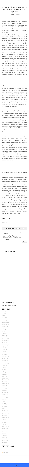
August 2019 (5, 365)
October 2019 (5, 362)
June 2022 (4, 313)
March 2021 (4, 333)
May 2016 (4, 423)
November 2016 (5, 414)
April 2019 (4, 372)
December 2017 (5, 392)
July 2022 (4, 312)
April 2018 (4, 389)
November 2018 (5, 380)
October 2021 (5, 326)
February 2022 (5, 319)
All (2, 449)
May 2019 (4, 371)
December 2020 (5, 339)
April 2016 (4, 424)
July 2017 (4, 399)
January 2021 (5, 337)
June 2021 (4, 331)
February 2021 (5, 335)
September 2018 (5, 383)
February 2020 (5, 356)
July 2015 (4, 433)
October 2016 (5, 415)
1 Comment (17, 14)
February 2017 (5, 408)
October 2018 (5, 381)
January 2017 (5, 410)
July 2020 (4, 347)
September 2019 (5, 364)
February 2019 (5, 376)
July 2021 (4, 330)
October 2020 (5, 342)
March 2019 (4, 374)
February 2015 (5, 437)
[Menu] (2, 2)
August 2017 (5, 398)
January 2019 (5, 378)
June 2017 (4, 401)
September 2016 (5, 417)
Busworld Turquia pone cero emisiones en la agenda (14, 9)
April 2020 (4, 353)
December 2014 (5, 440)
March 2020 (5, 355)
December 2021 (5, 322)
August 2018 (5, 385)
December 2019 (5, 360)
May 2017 (4, 403)
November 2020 (5, 340)
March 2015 (4, 435)
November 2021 (5, 324)
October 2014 (5, 442)
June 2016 (4, 421)
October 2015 (5, 432)
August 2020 (5, 346)
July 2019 (4, 367)
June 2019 (4, 369)
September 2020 (5, 344)
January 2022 (5, 321)
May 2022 (4, 315)
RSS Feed (5, 452)
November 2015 (5, 430)
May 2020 (4, 351)
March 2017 (4, 407)
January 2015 (5, 439)
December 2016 (5, 412)
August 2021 (5, 328)
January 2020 (5, 358)
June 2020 (4, 349)
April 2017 (4, 405)
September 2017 (5, 396)
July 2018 (4, 387)
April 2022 (4, 317)
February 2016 (5, 426)
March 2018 (4, 390)
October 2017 (5, 394)
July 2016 (4, 419)
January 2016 (5, 428)
